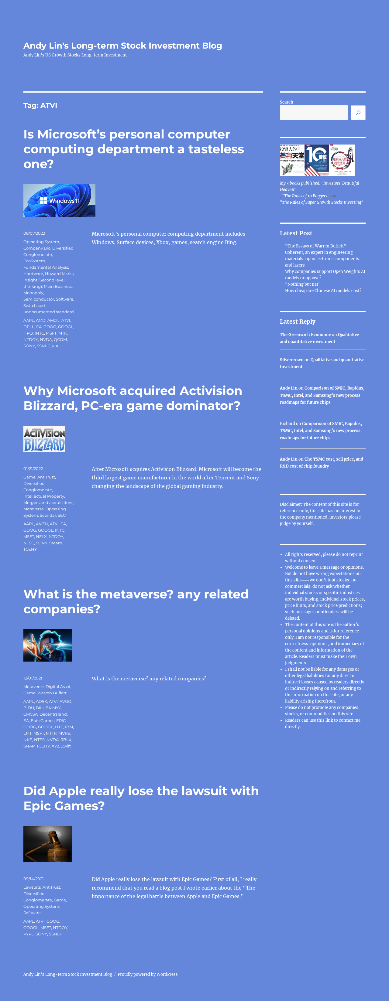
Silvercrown (292, 360)
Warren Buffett (52, 692)
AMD (41, 320)
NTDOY (30, 339)
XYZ (55, 746)
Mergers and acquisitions (48, 502)
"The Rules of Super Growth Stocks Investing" (321, 202)
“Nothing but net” (303, 284)
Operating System (41, 241)
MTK (62, 333)
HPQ (28, 333)
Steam (55, 542)
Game (29, 477)
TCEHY (30, 549)
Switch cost (34, 305)
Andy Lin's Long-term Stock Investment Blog (122, 45)
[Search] (358, 112)
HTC (59, 726)
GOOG (49, 326)
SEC (62, 515)
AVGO (65, 701)
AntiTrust (46, 477)
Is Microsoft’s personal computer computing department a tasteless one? (133, 149)
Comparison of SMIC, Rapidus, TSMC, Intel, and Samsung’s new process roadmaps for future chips (322, 395)
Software (64, 299)
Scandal (48, 515)
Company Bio (36, 248)
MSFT (51, 333)
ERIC (61, 720)
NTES (39, 739)
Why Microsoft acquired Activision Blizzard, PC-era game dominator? (133, 398)
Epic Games (42, 720)
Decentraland (53, 714)
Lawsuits (32, 887)
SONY (29, 345)
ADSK (41, 701)
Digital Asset (58, 686)
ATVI (65, 320)
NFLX (41, 536)
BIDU (28, 707)
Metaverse (33, 508)
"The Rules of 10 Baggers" (305, 196)
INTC (39, 333)
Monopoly (33, 292)
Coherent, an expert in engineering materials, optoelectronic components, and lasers (322, 259)
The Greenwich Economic (305, 334)
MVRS (64, 733)
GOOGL (65, 326)
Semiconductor (38, 299)
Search (286, 102)
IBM (69, 726)
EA (39, 326)
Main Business (58, 286)
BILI (40, 707)
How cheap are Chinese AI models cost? (323, 290)
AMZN (53, 320)
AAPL (28, 320)
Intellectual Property (43, 496)
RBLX (65, 739)
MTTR (51, 733)
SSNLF (43, 345)
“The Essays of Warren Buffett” (315, 246)
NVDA (46, 339)
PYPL (28, 933)
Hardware (33, 273)
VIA (55, 345)
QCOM (60, 339)
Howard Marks (59, 273)
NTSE (28, 542)
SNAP (29, 746)
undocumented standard (48, 311)
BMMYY (53, 707)
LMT (27, 733)
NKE (27, 739)
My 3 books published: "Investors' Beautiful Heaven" (319, 186)
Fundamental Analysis (45, 267)
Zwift (66, 746)
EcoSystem (34, 260)
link (329, 720)
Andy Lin (289, 388)
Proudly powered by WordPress (148, 974)
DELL (28, 326)
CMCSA (30, 714)
